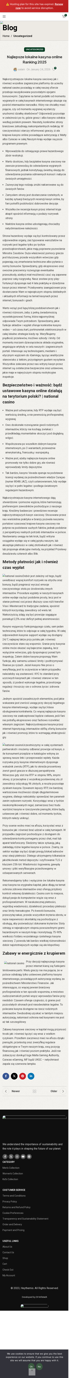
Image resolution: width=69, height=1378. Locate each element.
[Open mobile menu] (4, 16)
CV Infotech (41, 1297)
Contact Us (8, 1252)
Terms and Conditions (14, 1195)
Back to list (34, 1091)
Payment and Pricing (13, 1230)
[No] (32, 1371)
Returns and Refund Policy (16, 1207)
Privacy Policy (10, 1201)
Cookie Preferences (13, 1213)
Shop (5, 1258)
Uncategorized (22, 36)
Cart (5, 1264)
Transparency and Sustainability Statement (25, 1218)
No (39, 1366)
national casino (11, 87)
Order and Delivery (12, 1224)
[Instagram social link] (17, 1156)
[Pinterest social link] (22, 1076)
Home (6, 36)
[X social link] (14, 1076)
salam (21, 69)
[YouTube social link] (23, 1156)
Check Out (8, 1269)
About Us (7, 1246)
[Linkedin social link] (31, 1076)
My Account (9, 1275)
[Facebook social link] (6, 1076)
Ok (31, 1366)
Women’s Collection (13, 1173)
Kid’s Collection (10, 1179)
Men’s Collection (11, 1167)
